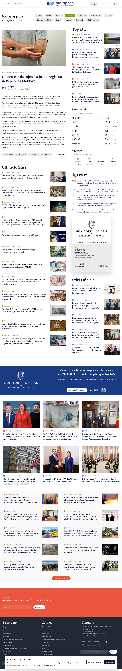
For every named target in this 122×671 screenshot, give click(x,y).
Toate (39, 15)
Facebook (9, 154)
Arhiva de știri (46, 642)
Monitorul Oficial (47, 651)
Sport (58, 20)
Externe (68, 20)
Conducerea (6, 630)
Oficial (48, 15)
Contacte (5, 654)
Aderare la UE (95, 15)
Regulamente (7, 651)
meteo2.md (88, 154)
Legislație (6, 636)
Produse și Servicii (47, 627)
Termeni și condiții (47, 654)
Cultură (108, 15)
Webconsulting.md (95, 645)
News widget (46, 645)
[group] (96, 39)
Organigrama (7, 633)
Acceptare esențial (94, 662)
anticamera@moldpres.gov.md (95, 633)
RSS (43, 648)
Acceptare (109, 662)
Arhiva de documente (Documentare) (53, 639)
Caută (113, 652)
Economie (82, 15)
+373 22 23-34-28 (90, 629)
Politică (58, 15)
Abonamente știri (47, 630)
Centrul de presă (47, 636)
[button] (116, 45)
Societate (12, 17)
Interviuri (79, 20)
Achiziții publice (7, 642)
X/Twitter (35, 154)
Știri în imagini (93, 20)
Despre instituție (8, 627)
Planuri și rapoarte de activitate (12, 639)
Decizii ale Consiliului (9, 645)
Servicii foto (45, 633)
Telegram (47, 154)
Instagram (22, 154)
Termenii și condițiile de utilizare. (46, 665)
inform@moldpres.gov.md (94, 636)
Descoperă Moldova (44, 20)
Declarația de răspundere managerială (14, 648)
